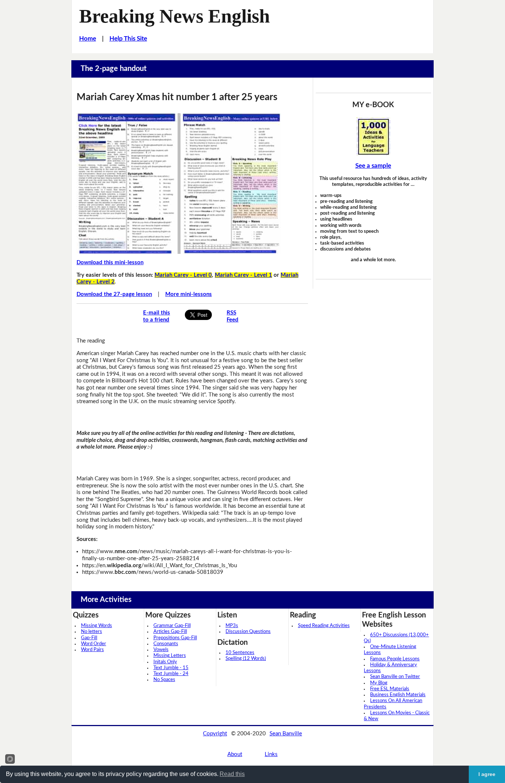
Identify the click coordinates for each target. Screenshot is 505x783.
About (234, 754)
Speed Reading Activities (324, 625)
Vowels (161, 649)
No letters (91, 631)
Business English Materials (398, 694)
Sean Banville (286, 733)
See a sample (373, 166)
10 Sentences (240, 652)
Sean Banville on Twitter (395, 676)
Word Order (93, 643)
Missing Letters (169, 655)
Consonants (165, 643)
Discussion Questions (248, 631)
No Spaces (164, 679)
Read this (232, 774)
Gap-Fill (89, 638)
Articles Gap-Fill (170, 631)
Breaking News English (174, 16)
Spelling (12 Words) (246, 658)
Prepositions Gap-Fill (175, 638)
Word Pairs (92, 649)
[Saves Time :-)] (373, 136)
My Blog (378, 683)
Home (87, 38)
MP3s (232, 625)
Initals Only (165, 662)
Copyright (215, 733)
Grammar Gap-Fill (172, 625)
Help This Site (128, 38)
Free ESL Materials (389, 689)
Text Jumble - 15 (171, 667)
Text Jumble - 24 (171, 673)
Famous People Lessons (395, 659)
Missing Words (96, 625)
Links (271, 754)
